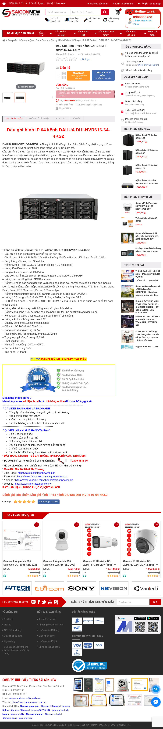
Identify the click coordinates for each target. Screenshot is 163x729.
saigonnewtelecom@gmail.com (25, 698)
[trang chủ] (3, 40)
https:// (15, 702)
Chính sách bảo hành (49, 647)
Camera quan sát (29, 706)
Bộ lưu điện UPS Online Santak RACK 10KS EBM (146, 166)
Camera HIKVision (50, 706)
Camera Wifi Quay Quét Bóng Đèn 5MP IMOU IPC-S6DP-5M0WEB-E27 (147, 221)
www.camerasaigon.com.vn (32, 702)
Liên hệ (49, 3)
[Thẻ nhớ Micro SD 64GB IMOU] (127, 208)
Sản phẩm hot (83, 33)
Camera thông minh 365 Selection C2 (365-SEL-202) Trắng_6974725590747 (19, 563)
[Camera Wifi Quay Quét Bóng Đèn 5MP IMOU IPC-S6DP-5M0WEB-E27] (127, 223)
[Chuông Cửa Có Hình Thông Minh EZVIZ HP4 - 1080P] (127, 238)
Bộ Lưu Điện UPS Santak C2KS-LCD (146, 136)
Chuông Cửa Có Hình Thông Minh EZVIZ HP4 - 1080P (148, 234)
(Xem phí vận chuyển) (148, 65)
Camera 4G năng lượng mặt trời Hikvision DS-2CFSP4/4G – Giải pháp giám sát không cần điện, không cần (147, 292)
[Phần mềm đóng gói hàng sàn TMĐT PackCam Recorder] (127, 185)
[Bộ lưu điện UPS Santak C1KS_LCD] (127, 155)
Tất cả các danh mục (56, 12)
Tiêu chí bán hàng (12, 630)
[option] (26, 67)
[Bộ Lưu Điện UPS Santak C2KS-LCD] (127, 140)
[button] (78, 76)
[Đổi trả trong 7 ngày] (105, 19)
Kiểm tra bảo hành (99, 3)
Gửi (155, 602)
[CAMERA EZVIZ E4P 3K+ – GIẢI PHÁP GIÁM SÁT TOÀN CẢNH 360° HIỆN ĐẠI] (127, 321)
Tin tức (24, 3)
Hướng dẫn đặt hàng (49, 630)
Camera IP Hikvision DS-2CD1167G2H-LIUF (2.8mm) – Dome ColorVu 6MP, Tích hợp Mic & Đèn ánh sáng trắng (140, 563)
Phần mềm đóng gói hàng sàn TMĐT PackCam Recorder (146, 183)
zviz (15, 718)
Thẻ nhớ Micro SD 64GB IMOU (146, 204)
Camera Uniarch (34, 714)
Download (61, 3)
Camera (49, 714)
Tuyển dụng (37, 3)
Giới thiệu (13, 3)
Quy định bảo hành (13, 635)
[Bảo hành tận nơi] (86, 19)
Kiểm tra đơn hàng (124, 3)
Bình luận (61, 118)
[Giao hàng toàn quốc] (66, 19)
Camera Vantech (60, 710)
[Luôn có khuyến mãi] (47, 19)
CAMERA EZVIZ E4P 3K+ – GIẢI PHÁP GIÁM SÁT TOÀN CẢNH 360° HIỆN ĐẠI (147, 320)
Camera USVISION (40, 710)
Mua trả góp (152, 33)
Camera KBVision (20, 710)
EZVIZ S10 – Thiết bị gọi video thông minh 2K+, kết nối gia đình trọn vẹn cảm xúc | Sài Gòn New (147, 335)
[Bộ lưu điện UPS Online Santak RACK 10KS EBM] (127, 170)
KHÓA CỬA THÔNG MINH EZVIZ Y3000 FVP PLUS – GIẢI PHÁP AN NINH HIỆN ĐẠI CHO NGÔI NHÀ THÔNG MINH (147, 307)
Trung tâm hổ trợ (47, 619)
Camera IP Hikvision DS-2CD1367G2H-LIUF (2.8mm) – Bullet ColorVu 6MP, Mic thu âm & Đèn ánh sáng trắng (101, 563)
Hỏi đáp (76, 118)
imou (30, 718)
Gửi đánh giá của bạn (48, 502)
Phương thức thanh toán (51, 624)
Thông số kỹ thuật (39, 118)
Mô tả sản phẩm (14, 119)
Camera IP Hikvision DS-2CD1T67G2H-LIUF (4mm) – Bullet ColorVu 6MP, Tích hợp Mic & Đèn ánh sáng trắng (59, 563)
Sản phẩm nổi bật (60, 33)
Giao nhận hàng (47, 635)
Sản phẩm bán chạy (106, 33)
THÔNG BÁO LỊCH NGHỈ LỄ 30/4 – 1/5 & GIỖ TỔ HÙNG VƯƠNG (147, 274)
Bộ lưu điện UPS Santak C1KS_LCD (146, 151)
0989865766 (69, 100)
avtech (57, 714)
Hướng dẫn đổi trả (48, 641)
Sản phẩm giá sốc (130, 33)
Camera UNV (17, 714)
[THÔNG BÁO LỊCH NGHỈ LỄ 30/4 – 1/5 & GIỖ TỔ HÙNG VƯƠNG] (127, 276)
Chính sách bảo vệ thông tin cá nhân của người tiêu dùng (16, 650)
